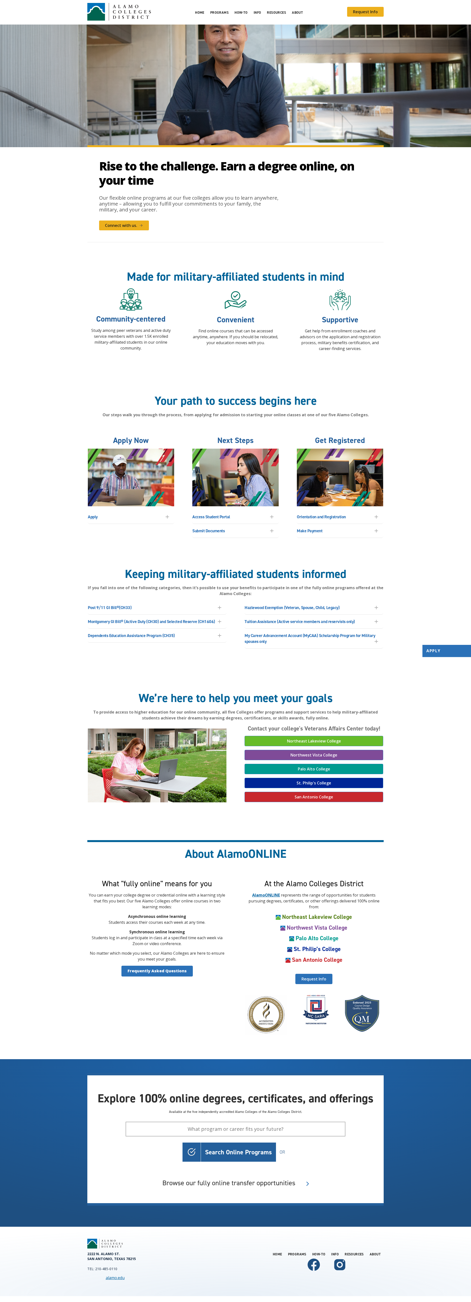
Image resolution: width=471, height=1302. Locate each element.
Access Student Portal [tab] (211, 517)
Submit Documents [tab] (208, 531)
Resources (276, 12)
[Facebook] (313, 1270)
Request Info (365, 11)
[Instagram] (339, 1270)
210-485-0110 (106, 1268)
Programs (219, 12)
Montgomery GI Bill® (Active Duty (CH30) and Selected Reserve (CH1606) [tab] (151, 622)
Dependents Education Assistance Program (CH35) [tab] (131, 635)
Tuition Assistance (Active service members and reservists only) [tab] (300, 622)
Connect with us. (121, 225)
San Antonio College (314, 797)
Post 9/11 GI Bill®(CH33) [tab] (109, 608)
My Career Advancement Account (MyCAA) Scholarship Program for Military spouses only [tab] (310, 638)
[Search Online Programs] (192, 1152)
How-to (241, 12)
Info (257, 12)
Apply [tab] (93, 517)
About (297, 12)
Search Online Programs (238, 1152)
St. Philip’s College (317, 949)
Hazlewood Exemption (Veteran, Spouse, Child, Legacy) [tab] (292, 608)
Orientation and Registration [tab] (321, 517)
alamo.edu (115, 1277)
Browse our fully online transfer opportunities (228, 1183)
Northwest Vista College (313, 755)
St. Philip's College (314, 783)
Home (199, 12)
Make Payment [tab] (309, 531)
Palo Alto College (314, 769)
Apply (433, 650)
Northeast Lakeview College (314, 741)
